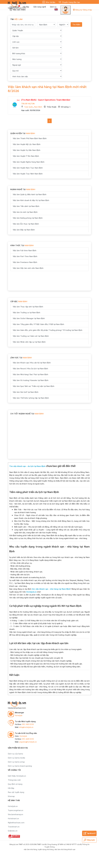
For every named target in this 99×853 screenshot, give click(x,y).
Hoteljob (18, 715)
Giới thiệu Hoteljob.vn (17, 776)
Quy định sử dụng (15, 784)
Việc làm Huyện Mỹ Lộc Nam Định (26, 144)
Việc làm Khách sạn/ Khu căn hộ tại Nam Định (32, 362)
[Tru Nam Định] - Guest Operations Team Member (45, 99)
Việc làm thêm (19, 9)
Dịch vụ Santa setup (16, 761)
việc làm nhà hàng (30, 849)
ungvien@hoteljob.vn (28, 741)
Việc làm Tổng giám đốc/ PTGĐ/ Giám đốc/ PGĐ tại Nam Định (38, 324)
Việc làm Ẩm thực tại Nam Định (26, 223)
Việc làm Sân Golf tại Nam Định (25, 392)
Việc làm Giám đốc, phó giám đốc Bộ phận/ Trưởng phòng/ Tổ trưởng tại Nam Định (47, 330)
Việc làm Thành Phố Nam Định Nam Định (30, 138)
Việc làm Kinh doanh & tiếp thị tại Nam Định (31, 200)
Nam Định (38, 106)
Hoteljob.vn (13, 806)
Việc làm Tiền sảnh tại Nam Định (26, 206)
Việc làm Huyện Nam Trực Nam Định (28, 167)
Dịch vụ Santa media (16, 757)
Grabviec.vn (12, 830)
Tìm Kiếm (76, 24)
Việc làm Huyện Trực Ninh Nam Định (28, 173)
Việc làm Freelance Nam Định (25, 262)
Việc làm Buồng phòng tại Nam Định (28, 218)
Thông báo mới (14, 780)
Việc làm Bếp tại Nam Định (24, 229)
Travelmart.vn (13, 826)
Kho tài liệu (50, 2)
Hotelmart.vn (13, 818)
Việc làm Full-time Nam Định (24, 250)
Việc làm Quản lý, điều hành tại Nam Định (29, 194)
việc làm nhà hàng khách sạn (64, 849)
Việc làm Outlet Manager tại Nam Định (29, 318)
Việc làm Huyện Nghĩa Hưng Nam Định (28, 162)
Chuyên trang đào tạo (70, 2)
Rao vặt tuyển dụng (16, 792)
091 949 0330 (28, 724)
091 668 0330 (28, 739)
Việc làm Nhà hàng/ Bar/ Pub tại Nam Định (30, 374)
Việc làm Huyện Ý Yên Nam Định (26, 156)
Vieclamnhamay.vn (15, 814)
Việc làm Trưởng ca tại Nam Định (26, 312)
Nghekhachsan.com (16, 822)
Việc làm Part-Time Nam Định (25, 256)
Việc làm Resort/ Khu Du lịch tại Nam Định (30, 368)
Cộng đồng (14, 6)
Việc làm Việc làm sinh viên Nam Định (28, 268)
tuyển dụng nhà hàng (45, 849)
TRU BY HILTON (28, 103)
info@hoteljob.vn (26, 727)
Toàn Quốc (28, 106)
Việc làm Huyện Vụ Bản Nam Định (26, 150)
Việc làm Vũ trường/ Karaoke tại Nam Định (30, 380)
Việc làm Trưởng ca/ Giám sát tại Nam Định (31, 336)
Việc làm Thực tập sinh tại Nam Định (28, 306)
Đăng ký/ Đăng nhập (83, 9)
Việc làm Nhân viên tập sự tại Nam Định (29, 342)
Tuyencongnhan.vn (15, 810)
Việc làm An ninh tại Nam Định (25, 212)
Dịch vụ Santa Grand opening (20, 766)
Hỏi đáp (26, 6)
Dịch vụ (53, 6)
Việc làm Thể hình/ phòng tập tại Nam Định (31, 398)
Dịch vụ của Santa (15, 753)
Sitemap (11, 796)
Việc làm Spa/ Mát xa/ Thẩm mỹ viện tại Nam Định (33, 386)
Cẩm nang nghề (39, 6)
